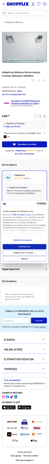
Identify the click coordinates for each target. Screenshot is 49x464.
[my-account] (33, 4)
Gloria (19, 91)
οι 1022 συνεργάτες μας (20, 215)
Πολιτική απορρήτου (24, 460)
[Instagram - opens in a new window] (4, 396)
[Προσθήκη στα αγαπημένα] (33, 80)
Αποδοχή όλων (24, 247)
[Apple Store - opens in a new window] (9, 407)
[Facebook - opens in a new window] (8, 396)
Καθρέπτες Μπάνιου (14, 22)
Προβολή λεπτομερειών (23, 240)
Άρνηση (24, 259)
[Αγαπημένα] (39, 4)
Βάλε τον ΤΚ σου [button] (13, 127)
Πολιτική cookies (30, 456)
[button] (3, 4)
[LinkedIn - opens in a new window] (16, 396)
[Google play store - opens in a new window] (24, 407)
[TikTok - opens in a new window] (12, 396)
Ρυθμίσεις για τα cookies (23, 253)
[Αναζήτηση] (5, 13)
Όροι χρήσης (16, 456)
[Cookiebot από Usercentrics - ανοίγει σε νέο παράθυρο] (35, 203)
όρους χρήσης (40, 327)
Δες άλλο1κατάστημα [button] (24, 154)
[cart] (45, 4)
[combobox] (24, 13)
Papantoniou (21, 151)
